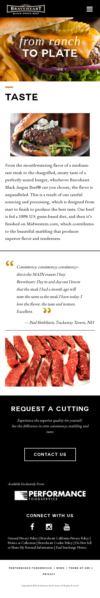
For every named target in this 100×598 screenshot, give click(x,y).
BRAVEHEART (26, 9)
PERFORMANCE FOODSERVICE (30, 568)
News (60, 568)
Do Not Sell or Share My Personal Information (50, 545)
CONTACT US (50, 454)
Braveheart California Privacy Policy (64, 538)
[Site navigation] (89, 9)
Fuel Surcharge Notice (71, 547)
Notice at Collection (22, 542)
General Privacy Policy (23, 538)
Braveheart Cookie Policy (55, 542)
